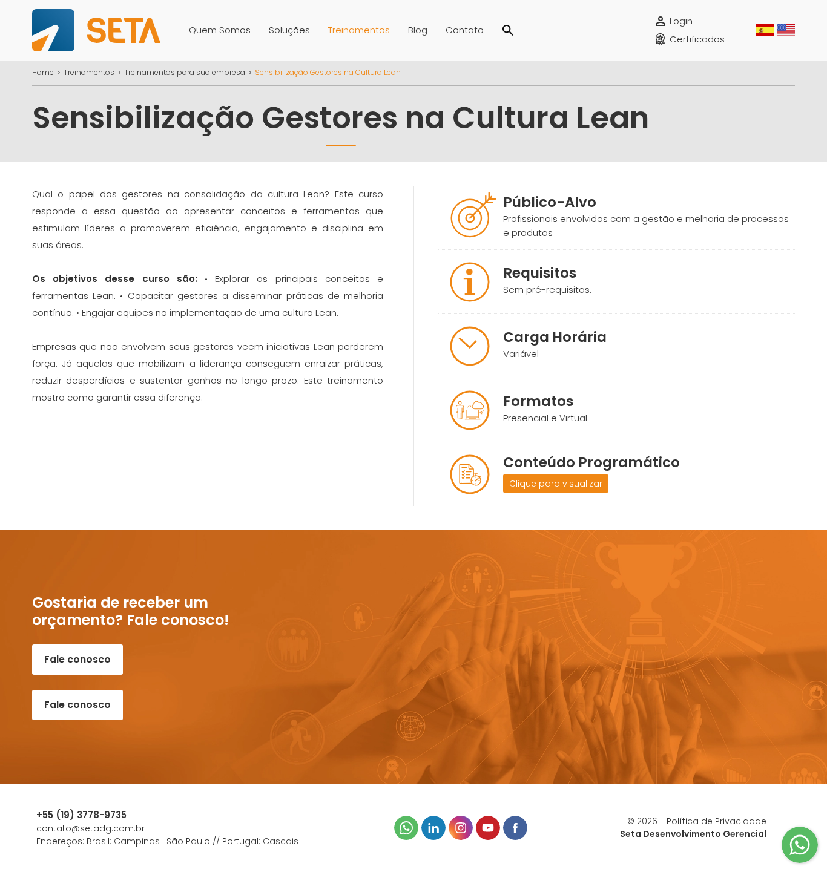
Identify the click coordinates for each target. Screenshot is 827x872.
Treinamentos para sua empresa (184, 72)
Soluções (289, 30)
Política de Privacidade (716, 821)
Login (681, 21)
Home (43, 72)
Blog (417, 30)
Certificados (697, 39)
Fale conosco (77, 659)
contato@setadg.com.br (90, 828)
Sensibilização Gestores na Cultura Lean (328, 72)
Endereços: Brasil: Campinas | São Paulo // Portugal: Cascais (167, 841)
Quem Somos (220, 30)
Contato (465, 30)
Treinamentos (359, 30)
